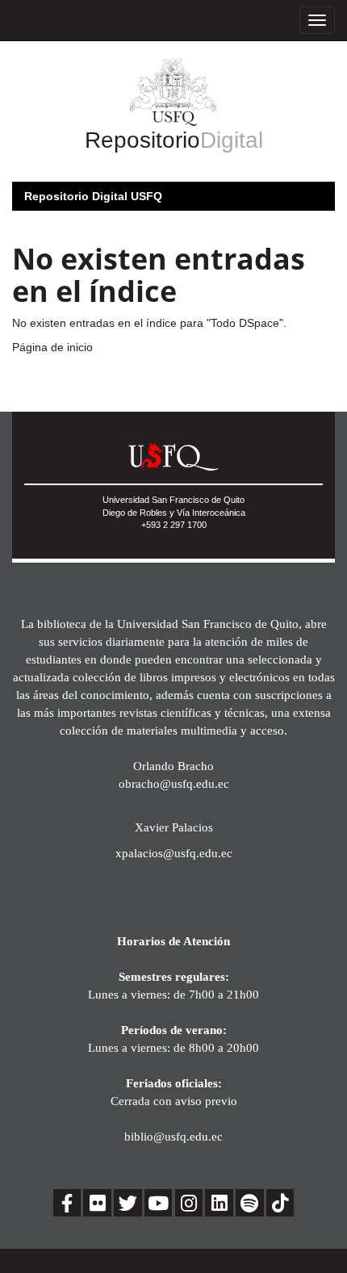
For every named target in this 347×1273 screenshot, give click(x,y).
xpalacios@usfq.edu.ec (173, 853)
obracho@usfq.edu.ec (174, 783)
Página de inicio (52, 347)
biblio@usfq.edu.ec (173, 1136)
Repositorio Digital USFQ (93, 196)
